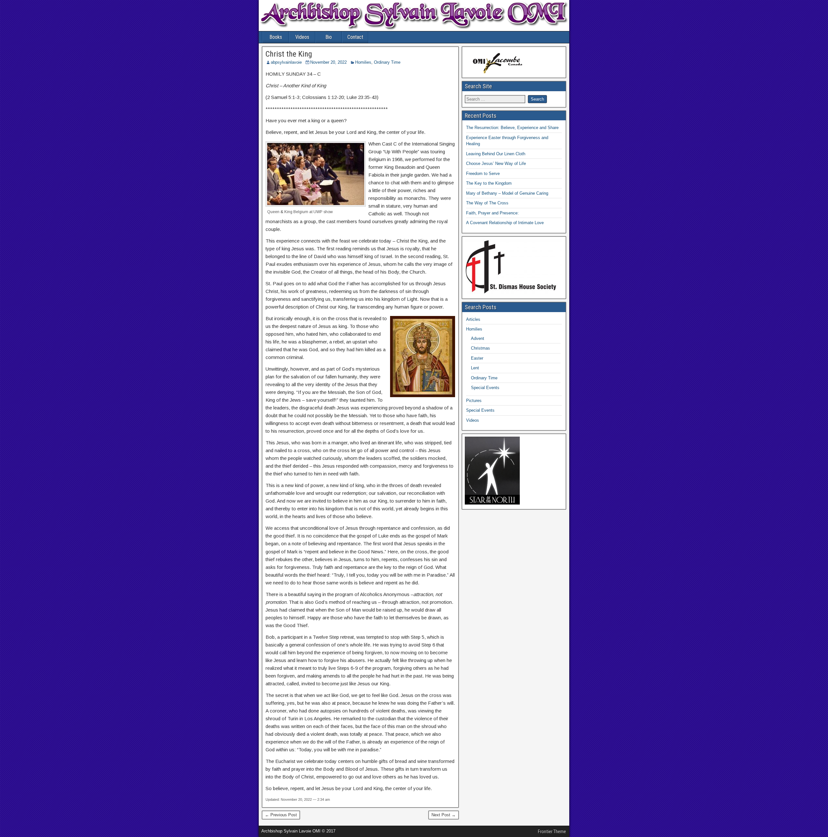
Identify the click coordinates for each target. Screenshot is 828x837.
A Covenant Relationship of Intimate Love (505, 222)
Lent (475, 367)
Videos (302, 37)
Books (275, 37)
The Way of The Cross (487, 203)
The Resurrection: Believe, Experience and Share (512, 127)
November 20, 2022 (328, 62)
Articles (473, 319)
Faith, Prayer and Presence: (492, 213)
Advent (477, 338)
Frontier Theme (552, 831)
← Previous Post (281, 814)
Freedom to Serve (483, 173)
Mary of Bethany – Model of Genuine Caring (507, 193)
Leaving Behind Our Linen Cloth (495, 153)
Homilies (363, 62)
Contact (355, 37)
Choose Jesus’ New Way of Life (496, 163)
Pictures (474, 400)
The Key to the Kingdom (489, 183)
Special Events (485, 387)
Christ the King (289, 54)
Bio (328, 37)
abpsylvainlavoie (286, 62)
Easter (477, 358)
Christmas (480, 348)
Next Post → (443, 814)
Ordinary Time (387, 62)
